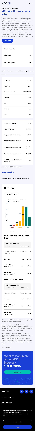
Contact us (17, 372)
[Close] (32, 409)
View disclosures (18, 167)
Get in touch (7, 40)
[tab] (3, 72)
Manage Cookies (17, 422)
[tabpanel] (17, 121)
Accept (17, 427)
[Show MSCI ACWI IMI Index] (14, 201)
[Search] (29, 3)
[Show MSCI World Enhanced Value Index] (17, 200)
